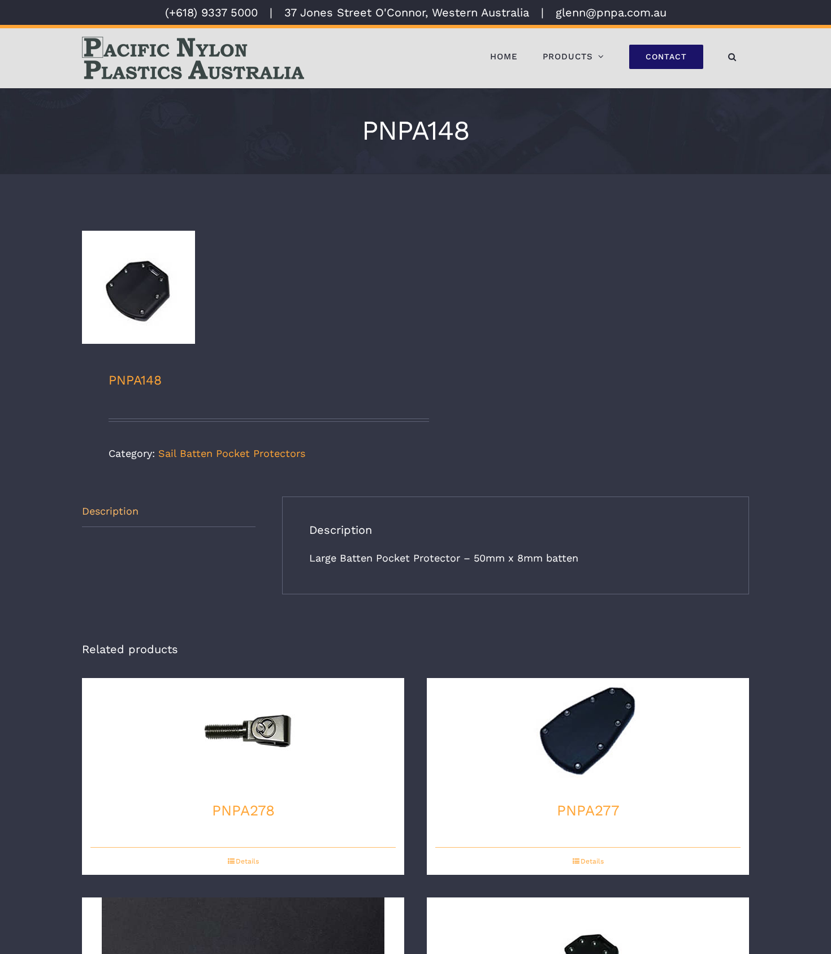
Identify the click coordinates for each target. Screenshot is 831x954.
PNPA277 (588, 810)
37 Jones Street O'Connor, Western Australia (406, 12)
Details (247, 861)
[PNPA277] (588, 734)
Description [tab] (110, 511)
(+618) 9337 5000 (211, 12)
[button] (732, 56)
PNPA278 (243, 810)
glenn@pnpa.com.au (611, 12)
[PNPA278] (243, 734)
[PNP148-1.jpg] (242, 287)
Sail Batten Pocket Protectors (231, 453)
